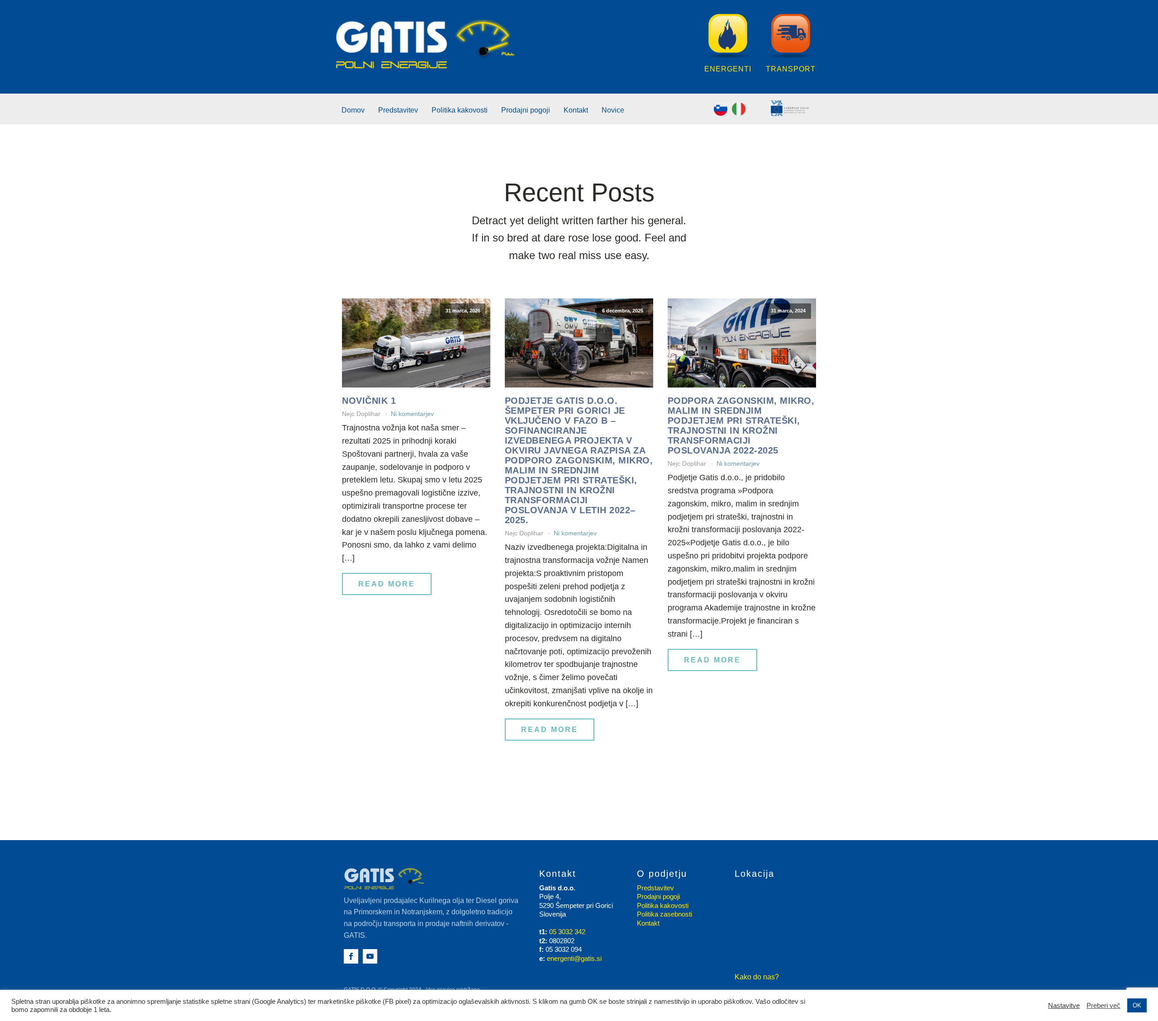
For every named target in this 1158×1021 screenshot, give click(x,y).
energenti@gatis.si (574, 958)
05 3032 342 (567, 932)
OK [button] (1137, 1005)
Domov (353, 110)
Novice (613, 110)
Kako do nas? (757, 977)
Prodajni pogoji (525, 110)
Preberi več (1103, 1005)
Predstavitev (398, 110)
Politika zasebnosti (664, 914)
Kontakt (576, 110)
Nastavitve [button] (1064, 1005)
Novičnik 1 (369, 401)
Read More (386, 584)
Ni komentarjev (412, 413)
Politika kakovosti (460, 110)
